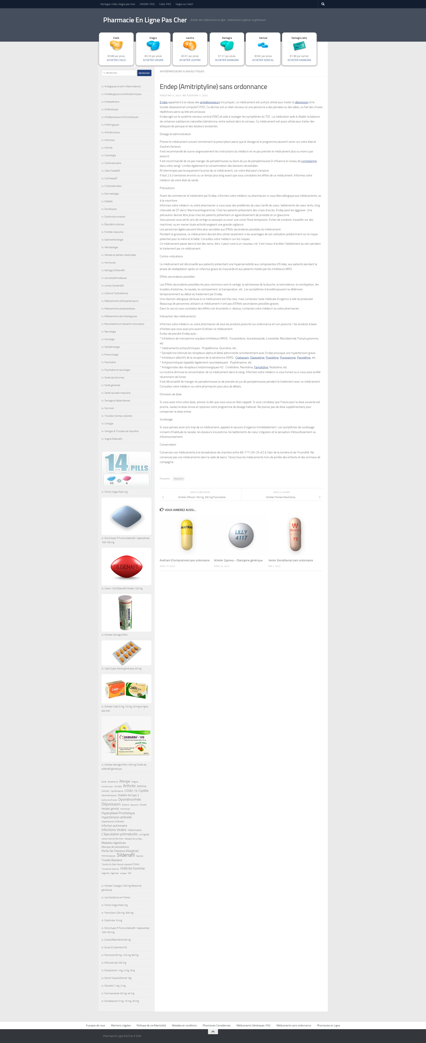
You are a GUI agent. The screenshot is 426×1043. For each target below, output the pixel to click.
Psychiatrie (110, 362)
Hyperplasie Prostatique (118, 813)
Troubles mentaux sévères (118, 415)
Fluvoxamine (288, 357)
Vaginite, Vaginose (110, 873)
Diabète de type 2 (128, 795)
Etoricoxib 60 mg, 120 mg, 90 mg (121, 955)
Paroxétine (304, 357)
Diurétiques (111, 209)
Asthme (141, 786)
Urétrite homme (132, 868)
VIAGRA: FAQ (147, 4)
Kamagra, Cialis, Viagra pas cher (118, 4)
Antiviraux (110, 140)
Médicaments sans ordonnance (293, 1025)
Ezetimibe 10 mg (113, 920)
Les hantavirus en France (117, 897)
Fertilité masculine (114, 232)
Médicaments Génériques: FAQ (253, 1025)
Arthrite (108, 147)
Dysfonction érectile (115, 216)
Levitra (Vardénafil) (114, 285)
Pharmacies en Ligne (328, 1025)
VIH (129, 873)
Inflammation (135, 830)
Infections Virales (114, 830)
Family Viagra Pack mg (116, 491)
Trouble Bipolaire (112, 860)
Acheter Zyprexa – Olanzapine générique (238, 560)
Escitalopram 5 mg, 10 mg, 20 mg (122, 1001)
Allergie (124, 781)
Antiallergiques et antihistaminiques (123, 94)
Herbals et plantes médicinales (120, 255)
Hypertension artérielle (117, 817)
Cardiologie (110, 155)
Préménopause (108, 856)
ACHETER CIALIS (116, 60)
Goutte (143, 804)
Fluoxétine (272, 357)
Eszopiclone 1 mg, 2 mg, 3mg (120, 970)
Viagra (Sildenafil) (113, 438)
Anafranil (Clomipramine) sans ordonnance (185, 560)
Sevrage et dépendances (117, 400)
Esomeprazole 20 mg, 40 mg (119, 993)
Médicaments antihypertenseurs (121, 300)
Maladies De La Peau (133, 839)
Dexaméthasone (109, 795)
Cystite (144, 791)
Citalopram (242, 357)
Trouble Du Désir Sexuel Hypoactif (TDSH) (120, 864)
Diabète (109, 201)
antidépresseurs (210, 102)
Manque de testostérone (115, 846)
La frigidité (144, 834)
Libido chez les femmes (112, 838)
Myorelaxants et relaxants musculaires (124, 323)
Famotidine (261, 367)
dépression (302, 102)
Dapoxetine (257, 357)
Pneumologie (111, 354)
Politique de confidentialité (151, 1025)
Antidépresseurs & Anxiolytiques (182, 71)
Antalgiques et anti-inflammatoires (123, 86)
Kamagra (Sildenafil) (115, 270)
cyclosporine (309, 161)
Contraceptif (111, 178)
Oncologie (110, 339)
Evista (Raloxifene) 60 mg (118, 939)
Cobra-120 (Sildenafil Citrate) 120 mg (124, 588)
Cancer (105, 790)
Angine (135, 781)
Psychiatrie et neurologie (117, 369)
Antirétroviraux (112, 132)
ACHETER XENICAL (263, 60)
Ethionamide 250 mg (115, 962)
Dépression (178, 479)
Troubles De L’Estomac (110, 869)
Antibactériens (112, 101)
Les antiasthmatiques (116, 277)
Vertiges (123, 873)
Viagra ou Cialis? (184, 4)
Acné (104, 781)
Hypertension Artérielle (113, 821)
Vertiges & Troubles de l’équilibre (122, 431)
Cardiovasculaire (113, 163)
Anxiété (118, 786)
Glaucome (134, 805)
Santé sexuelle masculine (118, 392)
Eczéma (125, 804)
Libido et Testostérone (116, 293)
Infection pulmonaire (114, 825)
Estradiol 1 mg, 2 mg (115, 985)
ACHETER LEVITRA (190, 60)
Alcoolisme (112, 781)
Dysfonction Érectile (109, 800)
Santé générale (112, 385)
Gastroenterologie (114, 239)
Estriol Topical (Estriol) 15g (118, 978)
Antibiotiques (111, 109)
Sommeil (109, 408)
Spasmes (139, 856)
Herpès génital (110, 808)
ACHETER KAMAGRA (227, 60)
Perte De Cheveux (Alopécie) (120, 851)
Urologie (109, 423)
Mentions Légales (121, 1025)
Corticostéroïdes (113, 186)
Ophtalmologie (112, 346)
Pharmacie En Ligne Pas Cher (145, 20)
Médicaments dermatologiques (121, 316)
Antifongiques (112, 124)
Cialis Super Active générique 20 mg (123, 668)
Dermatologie (112, 193)
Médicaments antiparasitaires (120, 308)
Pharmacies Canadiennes (216, 1025)
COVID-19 (131, 791)
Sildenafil (126, 855)
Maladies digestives (114, 843)
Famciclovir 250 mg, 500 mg (119, 912)
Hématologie (111, 247)
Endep (164, 102)
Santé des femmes (114, 377)
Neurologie (110, 331)
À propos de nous (95, 1025)
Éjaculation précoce (114, 224)
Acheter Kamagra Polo (116, 634)
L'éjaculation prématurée (119, 834)
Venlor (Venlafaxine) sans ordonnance (290, 560)
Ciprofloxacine (116, 791)
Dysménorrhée (129, 799)
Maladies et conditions (184, 1025)
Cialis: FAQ (165, 4)
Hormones (110, 262)
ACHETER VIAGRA (153, 60)
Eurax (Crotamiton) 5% (116, 947)
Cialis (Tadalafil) (112, 170)
